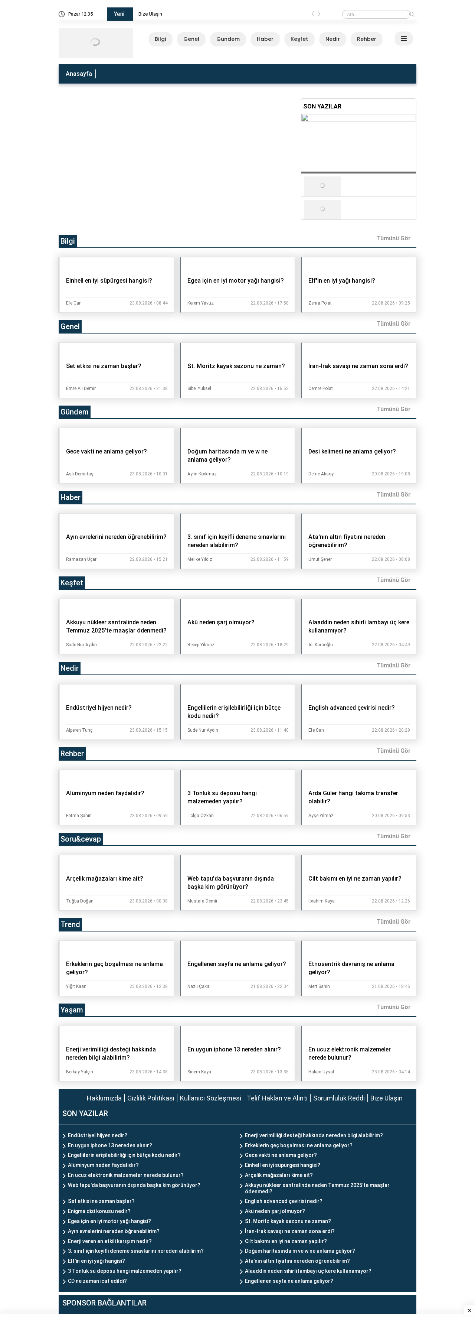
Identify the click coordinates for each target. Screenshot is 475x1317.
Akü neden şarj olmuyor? (275, 1211)
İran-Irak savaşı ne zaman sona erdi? (290, 1231)
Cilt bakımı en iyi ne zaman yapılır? (286, 1241)
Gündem (228, 39)
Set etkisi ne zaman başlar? (101, 1201)
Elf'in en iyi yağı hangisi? (96, 1261)
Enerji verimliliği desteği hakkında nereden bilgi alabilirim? (314, 1135)
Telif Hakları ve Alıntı (277, 1098)
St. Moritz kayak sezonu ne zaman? (288, 1221)
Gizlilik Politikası (150, 1098)
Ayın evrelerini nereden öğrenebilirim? (114, 1231)
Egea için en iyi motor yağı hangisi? (109, 1221)
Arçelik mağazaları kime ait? (279, 1175)
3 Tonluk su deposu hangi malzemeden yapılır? (124, 1271)
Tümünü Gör (394, 238)
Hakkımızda (104, 1098)
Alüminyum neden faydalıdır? (103, 1165)
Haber (265, 39)
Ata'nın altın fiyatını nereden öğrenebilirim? (297, 1261)
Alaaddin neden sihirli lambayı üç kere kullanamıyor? (308, 1271)
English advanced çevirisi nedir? (283, 1201)
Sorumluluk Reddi (339, 1098)
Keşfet (299, 39)
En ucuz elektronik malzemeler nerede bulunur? (126, 1175)
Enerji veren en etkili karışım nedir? (110, 1241)
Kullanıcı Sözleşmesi (210, 1098)
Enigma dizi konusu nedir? (99, 1211)
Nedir (332, 39)
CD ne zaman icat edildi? (97, 1281)
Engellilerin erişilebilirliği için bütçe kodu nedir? (124, 1155)
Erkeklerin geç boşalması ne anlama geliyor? (299, 1145)
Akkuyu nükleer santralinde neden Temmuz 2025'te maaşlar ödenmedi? (317, 1188)
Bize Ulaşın (164, 14)
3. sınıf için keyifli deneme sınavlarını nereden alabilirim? (136, 1251)
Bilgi (160, 39)
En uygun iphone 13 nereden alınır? (110, 1145)
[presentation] (313, 15)
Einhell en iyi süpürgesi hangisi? (282, 1165)
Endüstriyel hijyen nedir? (97, 1135)
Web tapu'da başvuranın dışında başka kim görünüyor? (134, 1185)
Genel (191, 39)
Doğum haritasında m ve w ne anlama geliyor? (300, 1251)
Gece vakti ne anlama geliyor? (281, 1155)
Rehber (366, 39)
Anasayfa (79, 73)
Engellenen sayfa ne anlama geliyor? (289, 1281)
